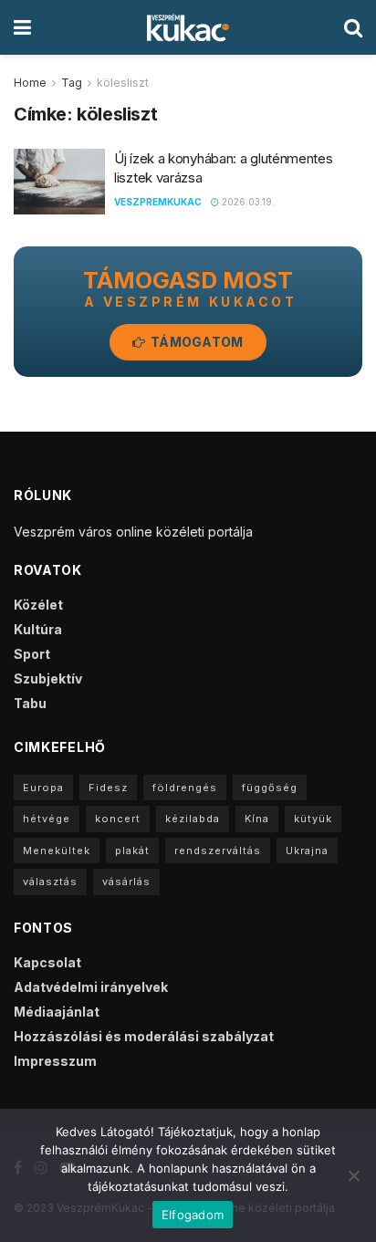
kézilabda (192, 818)
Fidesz (108, 787)
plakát (132, 850)
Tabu (30, 703)
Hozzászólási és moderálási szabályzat (144, 1036)
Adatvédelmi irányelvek (91, 987)
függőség (270, 787)
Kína (257, 818)
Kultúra (38, 629)
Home (30, 82)
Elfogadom (193, 1214)
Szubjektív (48, 678)
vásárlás (126, 881)
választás (50, 881)
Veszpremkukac (158, 201)
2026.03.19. (247, 201)
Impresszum (55, 1061)
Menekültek (56, 850)
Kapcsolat (47, 962)
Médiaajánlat (56, 1011)
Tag (71, 82)
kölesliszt (123, 82)
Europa (43, 787)
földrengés (184, 787)
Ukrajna (307, 850)
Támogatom (196, 342)
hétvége (46, 818)
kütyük (313, 818)
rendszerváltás (217, 850)
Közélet (38, 604)
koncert (118, 818)
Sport (32, 654)
